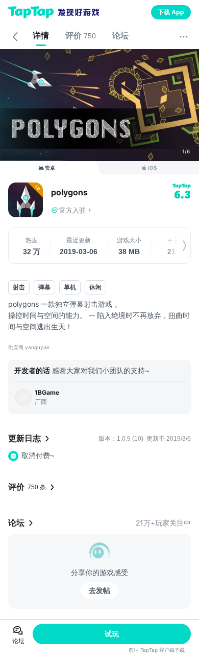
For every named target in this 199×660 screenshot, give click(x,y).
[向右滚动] (174, 246)
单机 (70, 287)
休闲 (95, 287)
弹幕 (44, 287)
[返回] (15, 37)
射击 (19, 287)
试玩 (112, 633)
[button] (121, 210)
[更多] (184, 37)
